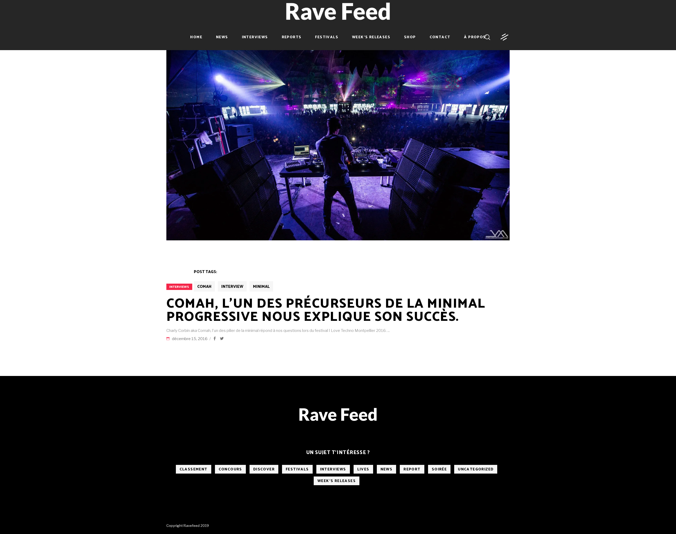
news (387, 469)
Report (411, 469)
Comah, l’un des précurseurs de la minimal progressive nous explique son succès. (325, 310)
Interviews (179, 286)
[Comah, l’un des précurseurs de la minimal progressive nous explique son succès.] (338, 143)
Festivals (297, 469)
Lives (363, 469)
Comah (204, 286)
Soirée (439, 469)
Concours (230, 469)
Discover (264, 469)
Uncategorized (476, 469)
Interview (232, 286)
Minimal (261, 286)
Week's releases (336, 481)
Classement (194, 469)
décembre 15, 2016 (190, 338)
